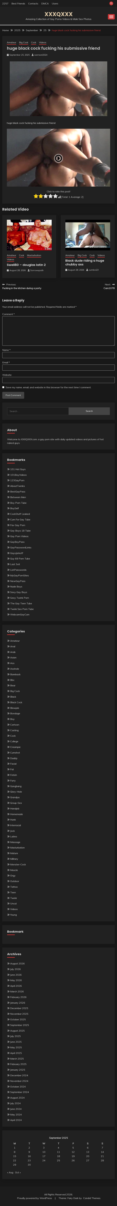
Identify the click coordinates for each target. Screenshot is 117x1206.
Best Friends (18, 3)
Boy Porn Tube (18, 502)
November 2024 (19, 1080)
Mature (14, 853)
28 (102, 1160)
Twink (13, 898)
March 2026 (17, 991)
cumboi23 (94, 269)
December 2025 (19, 1008)
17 (43, 1156)
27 (87, 1160)
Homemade (16, 814)
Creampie (15, 746)
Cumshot (15, 752)
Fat (12, 769)
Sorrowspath (37, 270)
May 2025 (16, 1047)
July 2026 (15, 969)
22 (14, 1160)
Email (6, 362)
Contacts (33, 3)
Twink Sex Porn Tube (22, 609)
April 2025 (16, 1053)
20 (87, 1156)
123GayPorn (17, 480)
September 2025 (19, 1025)
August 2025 (17, 1030)
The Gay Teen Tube (21, 603)
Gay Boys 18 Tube (20, 530)
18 (58, 1156)
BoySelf (14, 508)
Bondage (15, 713)
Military (14, 858)
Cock (33, 42)
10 (43, 1151)
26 (73, 1160)
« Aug (10, 1172)
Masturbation (34, 255)
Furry (13, 780)
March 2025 (17, 1058)
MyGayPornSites (19, 575)
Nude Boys (16, 586)
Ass (12, 663)
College (14, 741)
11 (58, 1151)
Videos (42, 42)
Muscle (14, 870)
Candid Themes (91, 1198)
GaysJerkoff (16, 553)
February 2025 (18, 1064)
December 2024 (19, 1075)
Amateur (11, 42)
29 (14, 1164)
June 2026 (16, 974)
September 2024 (19, 1092)
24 (43, 1160)
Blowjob (14, 707)
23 (29, 1160)
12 (73, 1151)
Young (13, 914)
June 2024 (16, 1108)
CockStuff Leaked (20, 513)
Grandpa (15, 797)
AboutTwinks (17, 485)
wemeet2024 (40, 54)
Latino (13, 836)
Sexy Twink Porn (19, 597)
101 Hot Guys (18, 469)
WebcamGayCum (19, 614)
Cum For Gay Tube (20, 519)
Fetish (13, 774)
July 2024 (15, 1103)
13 (87, 1151)
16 (29, 1156)
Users (55, 3)
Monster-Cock (18, 864)
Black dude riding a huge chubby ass (84, 262)
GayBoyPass (17, 541)
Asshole (14, 668)
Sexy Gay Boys (18, 592)
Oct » (18, 1172)
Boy (12, 719)
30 (29, 1164)
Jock (12, 830)
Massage (15, 842)
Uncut (13, 903)
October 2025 (18, 1019)
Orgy (13, 875)
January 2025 (17, 1069)
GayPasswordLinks (20, 547)
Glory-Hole (16, 791)
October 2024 (18, 1086)
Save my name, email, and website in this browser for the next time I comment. (48, 387)
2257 (5, 3)
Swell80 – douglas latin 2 (26, 265)
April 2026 (16, 985)
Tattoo (14, 886)
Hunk (13, 819)
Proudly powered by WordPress (35, 1198)
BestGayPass (17, 491)
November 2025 (19, 1013)
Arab (13, 652)
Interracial (15, 825)
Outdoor (14, 881)
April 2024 (16, 1120)
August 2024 (17, 1097)
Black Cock (16, 702)
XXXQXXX (58, 14)
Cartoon (14, 724)
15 (14, 1156)
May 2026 (16, 980)
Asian (13, 657)
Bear (12, 685)
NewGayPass (17, 581)
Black (13, 696)
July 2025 (15, 1036)
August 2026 (17, 963)
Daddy (14, 758)
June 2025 (16, 1041)
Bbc (12, 679)
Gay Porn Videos (19, 536)
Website (7, 374)
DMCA (45, 3)
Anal (12, 646)
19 (73, 1156)
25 (58, 1160)
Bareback (15, 674)
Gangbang (15, 786)
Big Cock (23, 42)
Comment (8, 314)
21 (102, 1156)
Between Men (18, 497)
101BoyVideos (18, 474)
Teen (13, 892)
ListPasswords (18, 569)
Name (6, 349)
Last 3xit (15, 564)
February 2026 (18, 997)
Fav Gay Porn (17, 525)
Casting (14, 730)
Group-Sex (16, 802)
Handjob (14, 808)
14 (102, 1151)
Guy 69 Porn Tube (20, 558)
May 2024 (16, 1114)
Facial (13, 763)
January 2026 (17, 1002)
